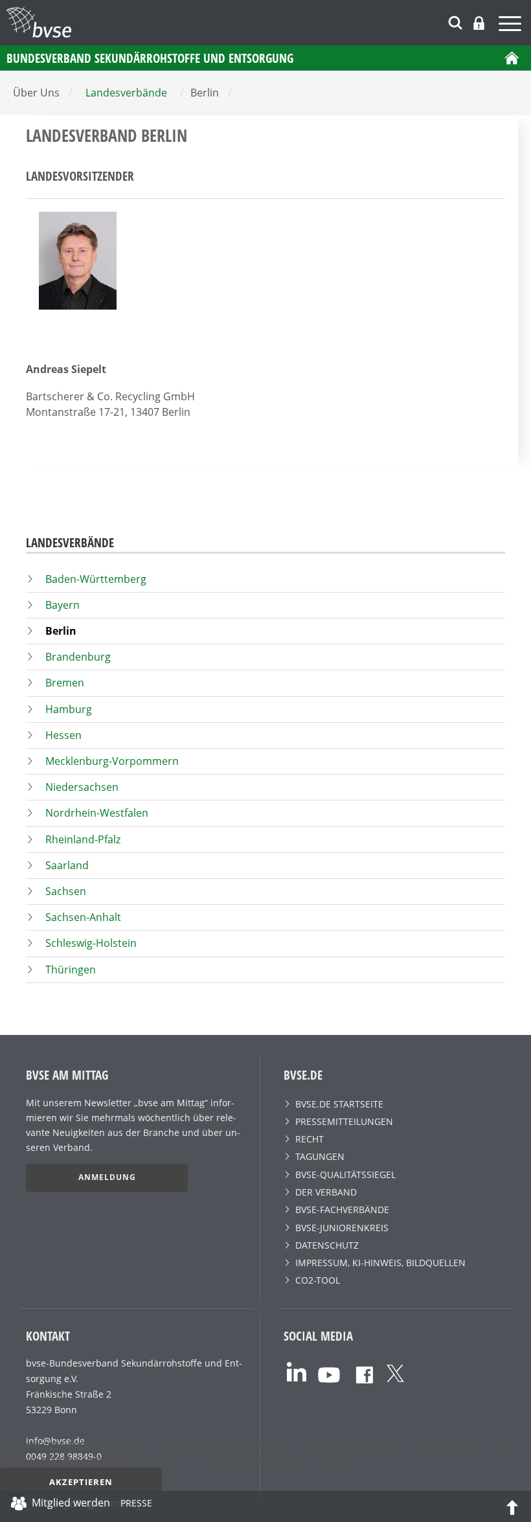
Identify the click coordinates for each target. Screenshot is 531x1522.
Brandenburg (78, 657)
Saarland (67, 865)
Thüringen (70, 969)
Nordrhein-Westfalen (96, 813)
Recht (309, 1139)
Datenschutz (327, 1245)
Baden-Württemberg (95, 579)
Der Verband (326, 1192)
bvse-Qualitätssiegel (345, 1174)
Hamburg (68, 709)
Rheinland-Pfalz (82, 839)
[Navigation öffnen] (512, 25)
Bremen (64, 683)
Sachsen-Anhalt (83, 917)
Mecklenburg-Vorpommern (112, 761)
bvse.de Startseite (339, 1104)
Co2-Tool (317, 1280)
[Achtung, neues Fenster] (296, 1370)
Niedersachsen (82, 787)
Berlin (60, 631)
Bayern (62, 605)
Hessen (63, 735)
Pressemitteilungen (344, 1121)
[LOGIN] (479, 23)
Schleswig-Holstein (91, 943)
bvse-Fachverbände (342, 1209)
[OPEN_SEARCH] (455, 21)
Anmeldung (107, 1177)
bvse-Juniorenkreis (342, 1227)
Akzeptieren (81, 1482)
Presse (136, 1505)
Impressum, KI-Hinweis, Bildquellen (380, 1262)
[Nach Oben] (512, 1506)
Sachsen (65, 891)
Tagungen (320, 1156)
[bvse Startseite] (512, 58)
